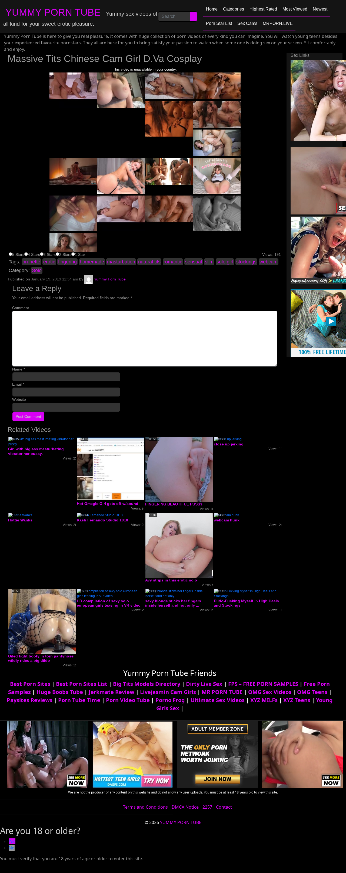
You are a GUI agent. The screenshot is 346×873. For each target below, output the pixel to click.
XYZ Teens (296, 700)
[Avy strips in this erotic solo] (188, 545)
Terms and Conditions (145, 807)
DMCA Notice (185, 807)
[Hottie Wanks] (20, 515)
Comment (20, 308)
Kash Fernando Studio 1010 (102, 520)
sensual (193, 261)
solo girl (225, 261)
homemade (92, 261)
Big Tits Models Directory (146, 683)
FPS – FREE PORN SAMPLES (263, 683)
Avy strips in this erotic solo (171, 580)
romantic (173, 261)
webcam (269, 261)
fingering (67, 261)
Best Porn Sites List (81, 683)
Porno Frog (170, 700)
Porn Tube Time (79, 700)
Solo (37, 270)
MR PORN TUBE (222, 692)
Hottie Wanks (20, 520)
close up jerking (229, 444)
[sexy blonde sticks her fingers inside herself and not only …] (179, 593)
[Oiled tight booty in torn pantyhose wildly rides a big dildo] (51, 621)
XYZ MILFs (264, 700)
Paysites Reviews (29, 700)
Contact (224, 807)
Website (19, 399)
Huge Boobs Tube (59, 692)
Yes (12, 841)
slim (209, 261)
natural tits (149, 261)
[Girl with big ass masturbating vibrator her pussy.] (42, 441)
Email (18, 384)
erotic (49, 261)
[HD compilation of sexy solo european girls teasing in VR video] (110, 593)
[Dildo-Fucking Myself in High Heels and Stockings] (247, 593)
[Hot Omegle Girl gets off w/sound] (120, 469)
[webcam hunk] (226, 515)
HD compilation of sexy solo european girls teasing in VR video (109, 603)
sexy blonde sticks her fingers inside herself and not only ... (173, 603)
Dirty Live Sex (204, 683)
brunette (31, 261)
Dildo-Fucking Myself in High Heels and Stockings (246, 603)
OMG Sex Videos (269, 692)
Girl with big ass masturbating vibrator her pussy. (36, 451)
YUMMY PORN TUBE (53, 12)
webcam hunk (226, 520)
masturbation (121, 261)
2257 (207, 807)
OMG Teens (312, 692)
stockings (246, 261)
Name (18, 369)
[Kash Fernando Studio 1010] (100, 515)
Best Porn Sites (30, 683)
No (12, 848)
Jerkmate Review (111, 692)
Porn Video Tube (128, 700)
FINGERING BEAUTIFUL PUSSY (173, 504)
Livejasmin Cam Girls (168, 692)
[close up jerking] (228, 439)
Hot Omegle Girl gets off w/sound (107, 503)
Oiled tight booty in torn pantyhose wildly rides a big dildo (41, 658)
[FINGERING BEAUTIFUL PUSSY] (188, 469)
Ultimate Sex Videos (218, 700)
